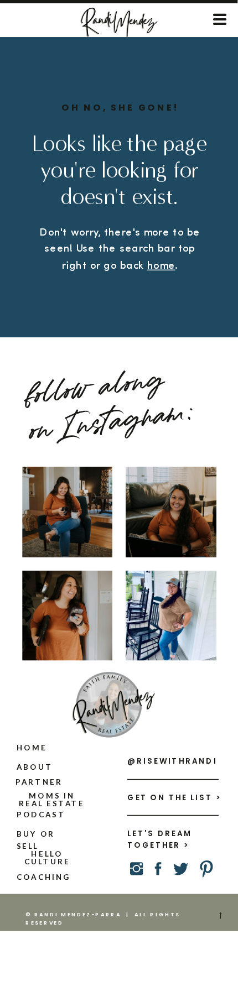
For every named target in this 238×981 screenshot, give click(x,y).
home (161, 266)
